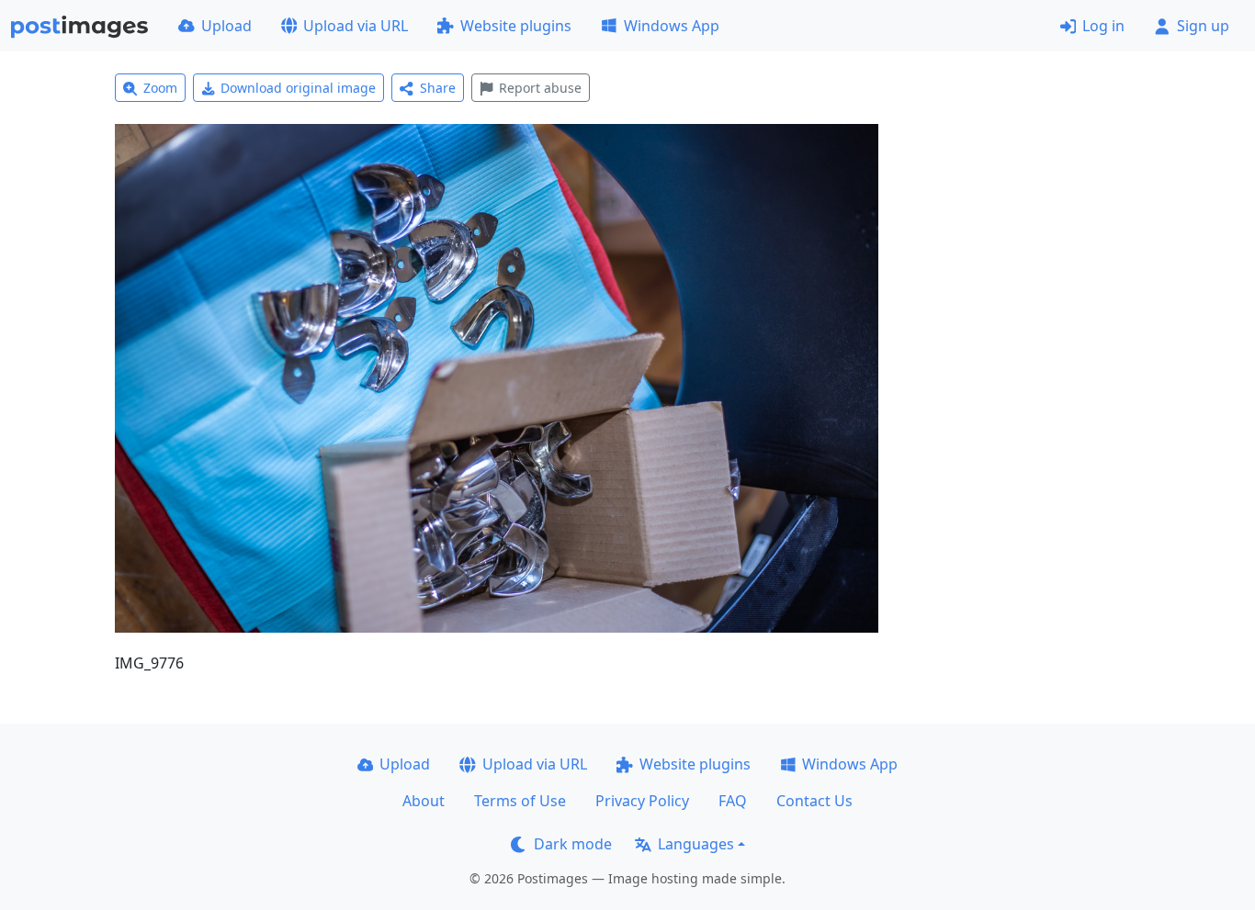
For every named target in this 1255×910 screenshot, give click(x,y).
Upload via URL (355, 26)
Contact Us (814, 801)
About (423, 801)
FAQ (732, 801)
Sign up (1203, 26)
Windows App (671, 26)
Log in (1103, 26)
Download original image (298, 87)
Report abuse (540, 87)
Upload (226, 26)
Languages (696, 844)
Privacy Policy (642, 801)
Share (438, 87)
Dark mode (573, 844)
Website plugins (515, 26)
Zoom (160, 87)
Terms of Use (520, 801)
